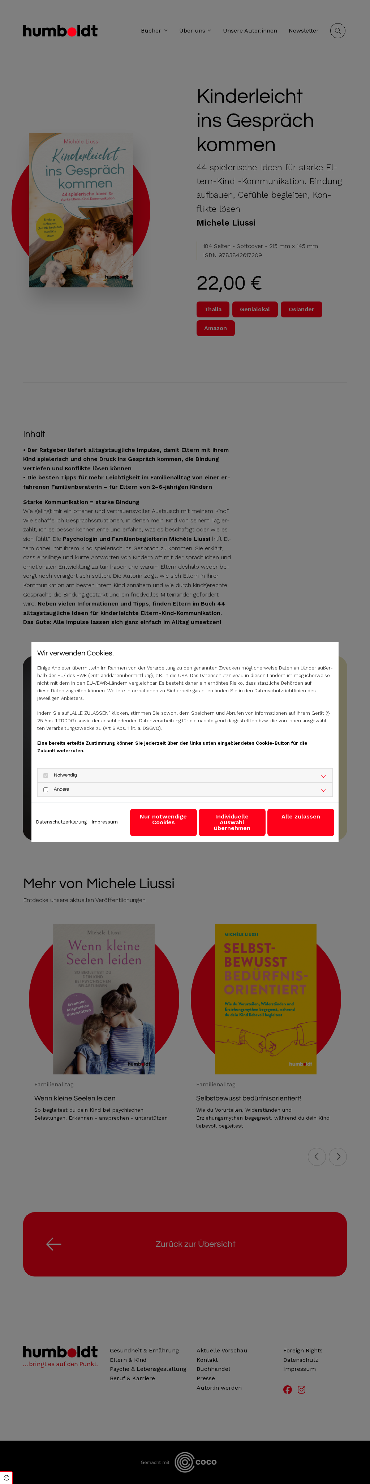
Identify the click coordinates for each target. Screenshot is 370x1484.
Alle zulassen (300, 816)
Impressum (104, 822)
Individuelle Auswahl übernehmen (232, 822)
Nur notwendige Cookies (163, 819)
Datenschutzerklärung (61, 822)
